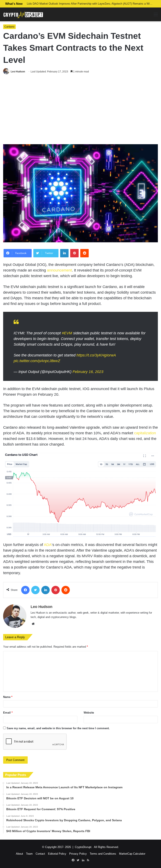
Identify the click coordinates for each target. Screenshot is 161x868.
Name (7, 697)
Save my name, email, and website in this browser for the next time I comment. (58, 728)
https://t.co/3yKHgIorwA (96, 355)
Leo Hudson (18, 71)
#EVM (67, 333)
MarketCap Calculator (132, 853)
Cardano (9, 26)
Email (8, 712)
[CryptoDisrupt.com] (23, 14)
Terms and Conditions (103, 853)
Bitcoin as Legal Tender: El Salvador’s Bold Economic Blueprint (65, 3)
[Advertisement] (80, 110)
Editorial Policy (57, 853)
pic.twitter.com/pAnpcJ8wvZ (37, 361)
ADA (48, 545)
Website (89, 712)
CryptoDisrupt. (83, 847)
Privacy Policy (78, 853)
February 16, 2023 (88, 372)
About (19, 853)
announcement (59, 270)
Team (29, 853)
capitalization (145, 433)
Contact (40, 853)
